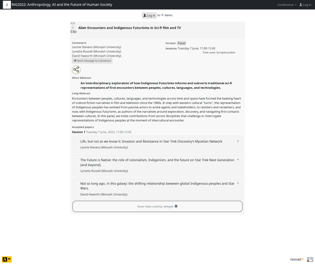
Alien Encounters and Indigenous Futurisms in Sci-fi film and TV (130, 28)
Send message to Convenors (93, 60)
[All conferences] (310, 259)
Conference (285, 5)
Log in (150, 15)
